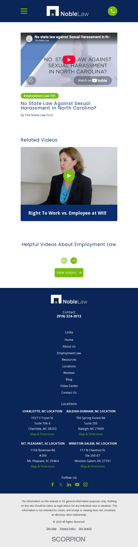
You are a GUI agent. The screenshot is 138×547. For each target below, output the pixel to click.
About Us (69, 346)
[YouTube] (77, 484)
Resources (69, 359)
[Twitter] (61, 484)
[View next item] (73, 260)
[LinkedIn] (69, 484)
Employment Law (69, 353)
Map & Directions (42, 434)
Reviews (69, 373)
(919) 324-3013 (69, 316)
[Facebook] (52, 484)
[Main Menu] (24, 11)
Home (69, 340)
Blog (69, 379)
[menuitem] (51, 528)
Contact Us (69, 392)
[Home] (68, 11)
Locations (69, 366)
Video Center (69, 386)
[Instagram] (85, 484)
